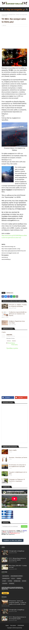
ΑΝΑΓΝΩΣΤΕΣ (5, 576)
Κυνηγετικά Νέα (18, 627)
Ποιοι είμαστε (13, 625)
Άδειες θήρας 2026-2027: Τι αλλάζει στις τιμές (18, 566)
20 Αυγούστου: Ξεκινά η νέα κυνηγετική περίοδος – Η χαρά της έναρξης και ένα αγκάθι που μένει (17, 602)
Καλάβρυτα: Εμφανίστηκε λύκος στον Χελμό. (17, 322)
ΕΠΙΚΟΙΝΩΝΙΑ (21, 625)
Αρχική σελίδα (5, 14)
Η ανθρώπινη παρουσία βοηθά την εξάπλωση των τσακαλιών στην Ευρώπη (18, 313)
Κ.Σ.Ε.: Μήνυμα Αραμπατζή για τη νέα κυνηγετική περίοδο (17, 559)
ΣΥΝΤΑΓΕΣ (11, 583)
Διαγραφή (14, 340)
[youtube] (21, 397)
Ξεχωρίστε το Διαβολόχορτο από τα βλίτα (18, 472)
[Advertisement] (14, 38)
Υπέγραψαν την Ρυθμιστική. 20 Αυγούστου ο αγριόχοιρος (17, 480)
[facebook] (8, 397)
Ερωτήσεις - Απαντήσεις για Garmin (18, 457)
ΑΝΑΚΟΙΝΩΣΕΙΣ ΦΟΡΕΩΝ (16, 576)
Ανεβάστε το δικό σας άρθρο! (12, 540)
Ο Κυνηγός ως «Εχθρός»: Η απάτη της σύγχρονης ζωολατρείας (18, 305)
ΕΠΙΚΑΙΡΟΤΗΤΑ (5, 578)
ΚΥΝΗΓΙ (4, 581)
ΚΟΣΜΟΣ (19, 578)
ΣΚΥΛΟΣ (24, 581)
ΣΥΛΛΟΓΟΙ (4, 583)
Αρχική (7, 625)
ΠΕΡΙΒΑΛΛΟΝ (12, 14)
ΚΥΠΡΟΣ (10, 581)
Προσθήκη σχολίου (12, 348)
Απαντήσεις (11, 343)
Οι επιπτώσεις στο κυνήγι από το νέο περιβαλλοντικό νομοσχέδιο (17, 465)
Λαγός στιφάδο (13, 450)
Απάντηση (9, 340)
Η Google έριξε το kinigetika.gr (16, 551)
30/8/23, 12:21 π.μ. (11, 336)
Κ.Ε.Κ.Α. (13, 578)
